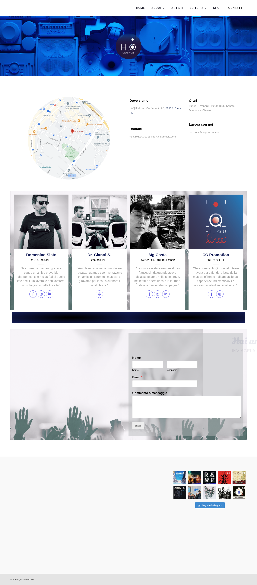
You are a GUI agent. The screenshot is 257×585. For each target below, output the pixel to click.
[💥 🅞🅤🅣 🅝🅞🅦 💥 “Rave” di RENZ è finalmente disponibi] (209, 477)
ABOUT (156, 8)
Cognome (172, 370)
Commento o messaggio (149, 393)
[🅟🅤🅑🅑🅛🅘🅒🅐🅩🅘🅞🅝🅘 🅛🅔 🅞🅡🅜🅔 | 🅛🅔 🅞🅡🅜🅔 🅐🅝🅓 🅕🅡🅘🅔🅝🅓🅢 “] (179, 492)
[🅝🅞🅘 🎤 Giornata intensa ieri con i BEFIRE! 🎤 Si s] (194, 492)
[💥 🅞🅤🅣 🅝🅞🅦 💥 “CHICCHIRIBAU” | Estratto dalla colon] (194, 477)
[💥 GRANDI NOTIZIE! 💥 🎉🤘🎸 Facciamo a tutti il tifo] (209, 492)
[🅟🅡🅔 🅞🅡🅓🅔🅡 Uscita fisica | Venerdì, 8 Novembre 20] (224, 477)
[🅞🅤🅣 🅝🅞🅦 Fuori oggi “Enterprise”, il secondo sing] (239, 492)
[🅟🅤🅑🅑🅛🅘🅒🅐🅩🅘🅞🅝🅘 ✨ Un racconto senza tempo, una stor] (179, 477)
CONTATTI (235, 8)
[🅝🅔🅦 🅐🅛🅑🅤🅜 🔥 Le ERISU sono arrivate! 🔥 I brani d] (224, 492)
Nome (136, 357)
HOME (140, 8)
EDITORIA (197, 8)
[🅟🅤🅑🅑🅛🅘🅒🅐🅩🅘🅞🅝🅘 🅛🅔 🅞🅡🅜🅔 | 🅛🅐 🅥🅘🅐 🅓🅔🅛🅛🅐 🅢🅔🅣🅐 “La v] (239, 477)
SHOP (217, 8)
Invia (138, 425)
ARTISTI (177, 8)
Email (137, 377)
